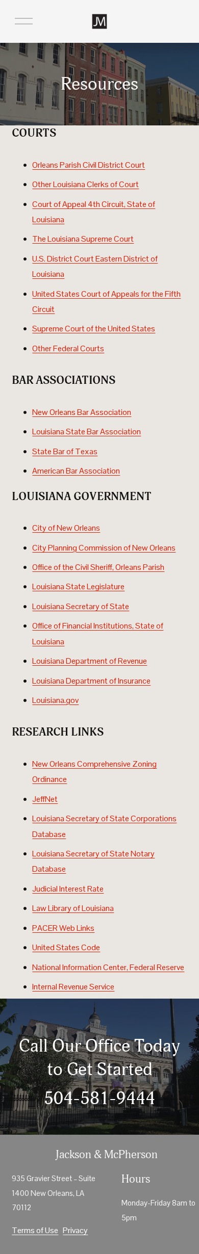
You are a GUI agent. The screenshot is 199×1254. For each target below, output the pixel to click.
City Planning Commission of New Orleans (104, 547)
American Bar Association (76, 470)
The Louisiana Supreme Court (83, 238)
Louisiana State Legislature (78, 586)
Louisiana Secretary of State (80, 606)
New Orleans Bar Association (81, 412)
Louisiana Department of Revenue (89, 661)
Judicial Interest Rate (68, 888)
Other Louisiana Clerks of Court (85, 184)
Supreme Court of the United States (93, 328)
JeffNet (45, 799)
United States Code (66, 947)
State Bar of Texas (64, 451)
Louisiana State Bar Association (86, 431)
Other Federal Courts (68, 348)
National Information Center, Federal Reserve (108, 967)
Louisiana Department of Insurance (91, 680)
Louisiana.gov (55, 700)
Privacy (75, 1230)
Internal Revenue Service (73, 986)
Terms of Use (35, 1230)
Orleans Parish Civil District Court (88, 165)
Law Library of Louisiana (73, 908)
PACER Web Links (63, 928)
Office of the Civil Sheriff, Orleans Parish (98, 567)
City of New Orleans (66, 527)
